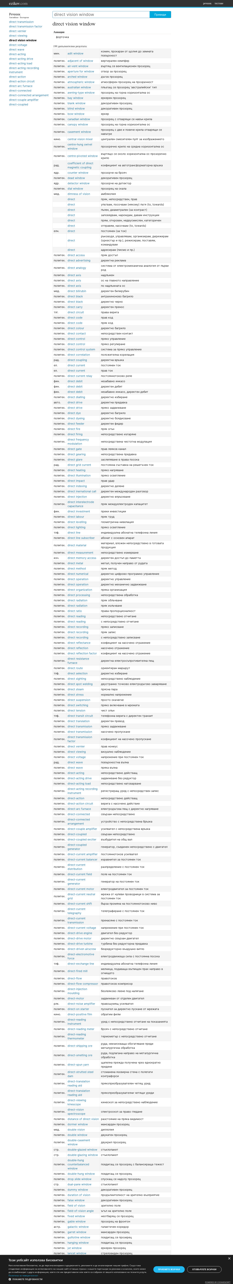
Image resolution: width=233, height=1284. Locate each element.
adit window (75, 53)
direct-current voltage (82, 927)
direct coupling (77, 360)
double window (77, 1135)
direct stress (76, 694)
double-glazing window (83, 1155)
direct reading (77, 616)
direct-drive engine (80, 933)
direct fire (74, 429)
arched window (77, 76)
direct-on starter (78, 1009)
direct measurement (80, 552)
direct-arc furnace (20, 86)
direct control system (81, 349)
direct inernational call (82, 491)
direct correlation (79, 354)
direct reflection (78, 648)
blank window (76, 103)
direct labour (76, 516)
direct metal (75, 563)
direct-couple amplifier (24, 99)
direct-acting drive (21, 58)
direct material (77, 545)
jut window (75, 1248)
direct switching (78, 705)
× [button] (229, 1258)
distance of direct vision (83, 1119)
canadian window (79, 119)
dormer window (78, 1124)
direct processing (79, 595)
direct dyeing (76, 418)
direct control (76, 338)
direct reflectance (79, 642)
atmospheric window (81, 82)
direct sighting (77, 678)
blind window (76, 108)
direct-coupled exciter (82, 839)
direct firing (75, 434)
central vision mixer (80, 139)
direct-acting (17, 54)
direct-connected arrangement (29, 95)
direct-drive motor (79, 938)
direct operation (78, 579)
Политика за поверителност (23, 1275)
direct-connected (20, 90)
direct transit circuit (80, 715)
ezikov (18, 3)
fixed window (76, 1216)
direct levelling (77, 522)
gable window (77, 1221)
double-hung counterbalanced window (78, 1164)
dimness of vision (79, 194)
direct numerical (78, 573)
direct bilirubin (77, 291)
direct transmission (21, 21)
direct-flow (75, 978)
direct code (75, 317)
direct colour (76, 328)
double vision (76, 1129)
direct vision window (23, 40)
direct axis (74, 275)
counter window (78, 172)
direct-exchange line (81, 963)
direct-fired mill (78, 971)
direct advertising (79, 260)
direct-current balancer (82, 859)
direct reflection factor (82, 653)
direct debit (75, 381)
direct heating (76, 470)
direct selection (78, 673)
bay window (75, 98)
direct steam (76, 689)
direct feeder (76, 423)
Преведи (160, 14)
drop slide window (79, 1179)
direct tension (76, 710)
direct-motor (76, 998)
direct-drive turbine (80, 943)
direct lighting (76, 527)
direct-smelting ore (80, 1055)
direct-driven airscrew (82, 949)
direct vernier (17, 31)
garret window (77, 1232)
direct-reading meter (81, 1029)
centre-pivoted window (83, 156)
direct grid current (79, 464)
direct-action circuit (22, 81)
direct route (75, 668)
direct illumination (79, 475)
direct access (76, 255)
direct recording (78, 626)
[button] (78, 1279)
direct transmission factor (25, 26)
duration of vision (79, 1195)
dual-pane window (79, 1184)
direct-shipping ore (80, 1045)
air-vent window (78, 66)
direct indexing (77, 486)
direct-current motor (81, 889)
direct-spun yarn (78, 1064)
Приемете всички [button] (169, 1269)
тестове (219, 3)
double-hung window (81, 1173)
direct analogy (77, 267)
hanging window (78, 1242)
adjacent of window (80, 60)
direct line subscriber (81, 538)
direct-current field (80, 874)
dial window (75, 188)
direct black (75, 296)
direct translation (79, 721)
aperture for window (81, 71)
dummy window (78, 1189)
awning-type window (81, 92)
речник (207, 3)
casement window (79, 131)
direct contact (77, 333)
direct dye (74, 413)
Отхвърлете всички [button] (204, 1269)
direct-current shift (80, 903)
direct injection (77, 496)
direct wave (16, 49)
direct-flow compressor (83, 983)
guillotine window (79, 1237)
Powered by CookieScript (217, 1282)
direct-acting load (20, 63)
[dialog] (116, 1269)
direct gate (75, 449)
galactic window (78, 1226)
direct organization (80, 589)
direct (71, 199)
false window (76, 1200)
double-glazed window (82, 1149)
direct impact (76, 480)
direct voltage (18, 45)
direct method (77, 568)
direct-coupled (18, 104)
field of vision (76, 1205)
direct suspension (79, 700)
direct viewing (18, 35)
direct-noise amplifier (81, 1003)
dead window (76, 178)
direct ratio (75, 611)
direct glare (75, 459)
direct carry (75, 307)
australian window (79, 87)
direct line (74, 532)
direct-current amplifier (83, 854)
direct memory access (82, 558)
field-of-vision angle (81, 1210)
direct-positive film (80, 1014)
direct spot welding (80, 684)
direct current (76, 365)
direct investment (79, 511)
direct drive (75, 402)
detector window (79, 183)
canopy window (78, 124)
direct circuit (76, 312)
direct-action (17, 76)
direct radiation (77, 600)
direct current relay (80, 376)
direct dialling (76, 397)
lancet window (77, 1253)
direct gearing (77, 454)
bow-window (76, 113)
